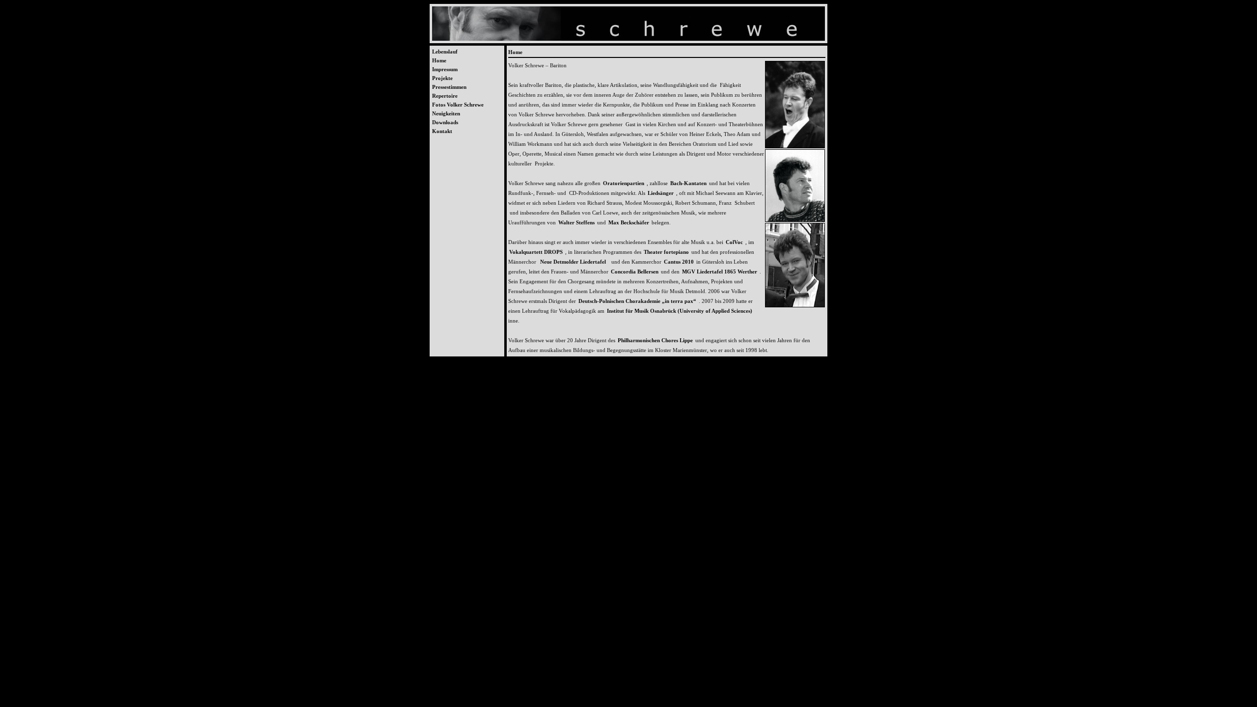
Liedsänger (661, 193)
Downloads (445, 122)
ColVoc (734, 242)
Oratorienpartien (623, 183)
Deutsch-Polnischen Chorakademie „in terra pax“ (637, 301)
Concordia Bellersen (634, 271)
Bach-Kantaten (688, 183)
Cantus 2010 (679, 262)
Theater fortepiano (666, 252)
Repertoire (445, 96)
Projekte (442, 78)
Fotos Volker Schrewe (458, 105)
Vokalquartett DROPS (536, 252)
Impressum (445, 69)
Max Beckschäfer (628, 222)
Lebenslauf (445, 51)
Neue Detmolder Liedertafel (574, 262)
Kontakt (442, 131)
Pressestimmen (449, 87)
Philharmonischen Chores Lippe (655, 340)
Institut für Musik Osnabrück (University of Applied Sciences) (679, 311)
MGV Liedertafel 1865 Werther (719, 271)
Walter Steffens (576, 222)
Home (439, 60)
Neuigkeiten (446, 113)
